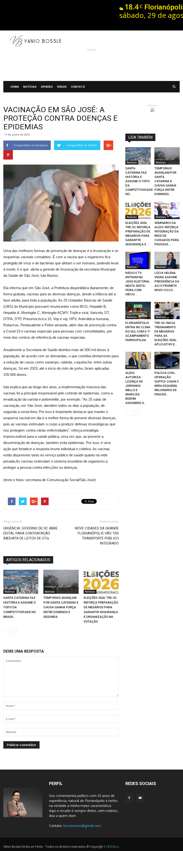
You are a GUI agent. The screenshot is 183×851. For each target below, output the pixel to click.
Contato (78, 86)
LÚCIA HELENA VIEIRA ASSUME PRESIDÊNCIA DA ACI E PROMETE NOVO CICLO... (166, 281)
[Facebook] (129, 798)
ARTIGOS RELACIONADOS (28, 560)
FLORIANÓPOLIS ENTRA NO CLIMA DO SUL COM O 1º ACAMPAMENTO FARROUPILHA (137, 331)
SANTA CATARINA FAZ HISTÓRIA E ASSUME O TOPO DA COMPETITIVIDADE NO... (139, 181)
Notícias (29, 86)
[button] (174, 86)
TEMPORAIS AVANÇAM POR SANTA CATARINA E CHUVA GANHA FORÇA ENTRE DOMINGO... (165, 181)
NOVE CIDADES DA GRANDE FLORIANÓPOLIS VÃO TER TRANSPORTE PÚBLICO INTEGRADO (97, 535)
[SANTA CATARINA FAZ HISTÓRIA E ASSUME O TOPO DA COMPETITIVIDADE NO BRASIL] (20, 582)
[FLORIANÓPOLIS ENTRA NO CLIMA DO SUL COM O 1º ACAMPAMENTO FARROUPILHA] (138, 310)
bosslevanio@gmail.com (82, 825)
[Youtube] (140, 798)
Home (14, 86)
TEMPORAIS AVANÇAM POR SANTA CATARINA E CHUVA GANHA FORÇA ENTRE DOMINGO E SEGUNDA (60, 607)
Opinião (47, 86)
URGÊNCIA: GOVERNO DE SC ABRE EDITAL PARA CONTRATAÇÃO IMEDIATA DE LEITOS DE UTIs (30, 533)
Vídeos (62, 86)
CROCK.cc (112, 847)
